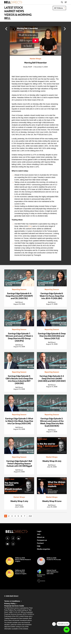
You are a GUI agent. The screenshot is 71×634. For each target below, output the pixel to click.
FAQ (38, 546)
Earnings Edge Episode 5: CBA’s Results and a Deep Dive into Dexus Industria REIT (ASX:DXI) (19, 380)
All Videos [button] (58, 8)
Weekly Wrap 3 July (19, 501)
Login (39, 531)
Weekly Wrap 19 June (51, 501)
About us (40, 537)
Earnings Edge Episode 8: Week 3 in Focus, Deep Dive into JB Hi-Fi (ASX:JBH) (52, 296)
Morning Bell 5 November (35, 62)
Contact (40, 543)
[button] (66, 2)
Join (38, 534)
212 (30, 516)
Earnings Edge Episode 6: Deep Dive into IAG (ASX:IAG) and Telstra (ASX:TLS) (52, 336)
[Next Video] (6, 28)
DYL (30, 226)
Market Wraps (35, 59)
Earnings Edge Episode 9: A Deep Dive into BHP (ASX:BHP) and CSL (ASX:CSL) (19, 296)
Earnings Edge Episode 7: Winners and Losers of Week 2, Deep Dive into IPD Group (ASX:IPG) (19, 337)
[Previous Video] (65, 28)
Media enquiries (43, 549)
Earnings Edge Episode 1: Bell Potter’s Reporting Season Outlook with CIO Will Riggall (19, 463)
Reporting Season (19, 289)
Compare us (42, 540)
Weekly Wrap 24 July (51, 461)
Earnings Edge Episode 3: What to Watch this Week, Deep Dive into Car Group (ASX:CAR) (19, 421)
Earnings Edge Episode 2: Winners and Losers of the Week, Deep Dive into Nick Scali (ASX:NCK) (52, 422)
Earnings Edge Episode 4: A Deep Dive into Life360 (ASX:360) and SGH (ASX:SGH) (52, 378)
